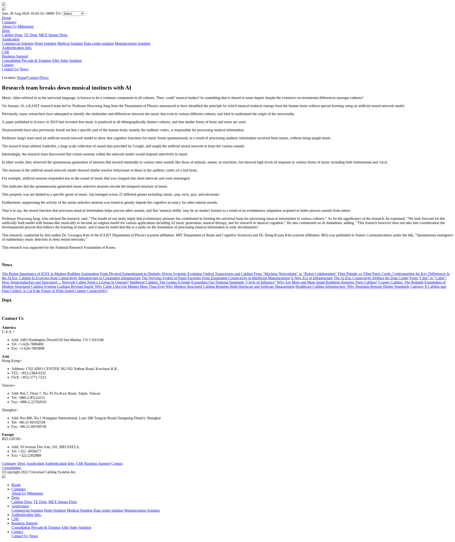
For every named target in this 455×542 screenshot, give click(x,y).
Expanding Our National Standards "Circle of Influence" (233, 282)
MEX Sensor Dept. (53, 35)
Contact (33, 78)
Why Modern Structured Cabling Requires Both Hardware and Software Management (230, 287)
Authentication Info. (60, 463)
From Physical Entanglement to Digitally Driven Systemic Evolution (151, 274)
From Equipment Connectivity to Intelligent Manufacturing (246, 278)
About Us (9, 26)
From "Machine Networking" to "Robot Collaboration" (295, 274)
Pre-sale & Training (36, 61)
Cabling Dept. (12, 35)
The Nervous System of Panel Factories (171, 278)
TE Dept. (31, 35)
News (24, 69)
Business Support (97, 463)
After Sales (60, 61)
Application (35, 463)
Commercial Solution (18, 43)
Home (21, 78)
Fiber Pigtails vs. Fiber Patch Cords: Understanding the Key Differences (392, 274)
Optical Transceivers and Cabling (228, 274)
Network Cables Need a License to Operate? (95, 282)
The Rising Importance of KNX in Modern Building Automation (50, 274)
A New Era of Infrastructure (312, 278)
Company (9, 463)
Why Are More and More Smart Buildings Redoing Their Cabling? (327, 282)
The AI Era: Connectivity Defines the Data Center (371, 278)
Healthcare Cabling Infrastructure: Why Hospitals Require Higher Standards (352, 287)
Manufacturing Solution (132, 43)
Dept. (22, 463)
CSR (79, 463)
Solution (75, 61)
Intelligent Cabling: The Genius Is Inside (160, 282)
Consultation (11, 61)
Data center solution (99, 43)
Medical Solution (70, 43)
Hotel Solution (45, 43)
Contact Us (10, 69)
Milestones (26, 26)
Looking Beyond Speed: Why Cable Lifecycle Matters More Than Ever (111, 287)
